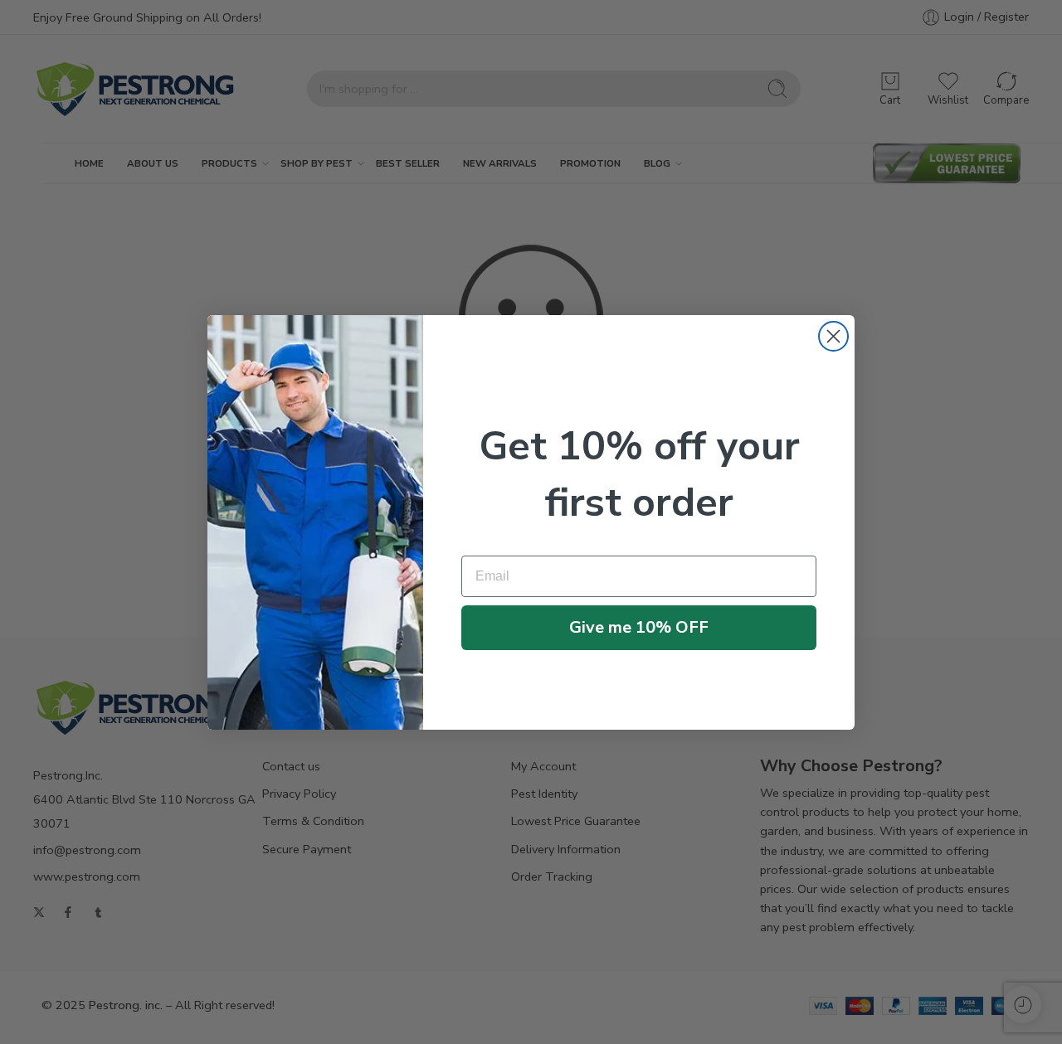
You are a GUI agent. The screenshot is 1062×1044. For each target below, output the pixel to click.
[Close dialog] (833, 336)
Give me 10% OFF (639, 627)
